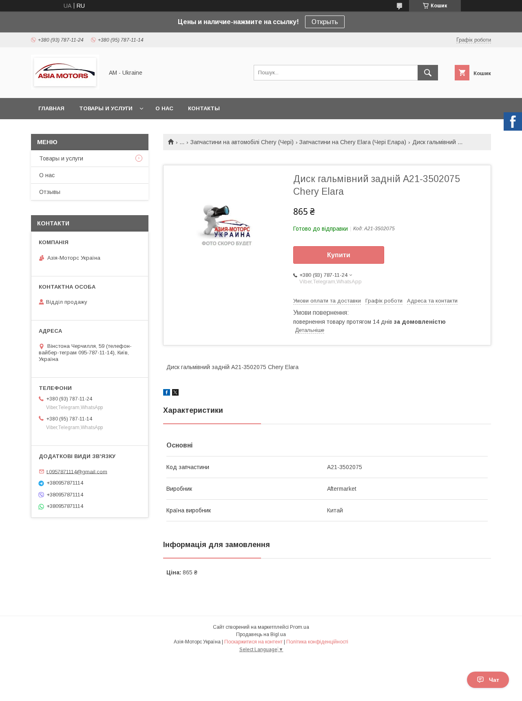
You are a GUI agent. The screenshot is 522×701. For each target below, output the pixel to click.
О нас (164, 108)
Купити (338, 254)
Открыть (325, 21)
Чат (494, 680)
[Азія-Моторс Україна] (65, 87)
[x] (175, 393)
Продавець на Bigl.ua (261, 634)
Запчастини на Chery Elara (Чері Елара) (352, 142)
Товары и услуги (106, 108)
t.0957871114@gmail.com (76, 471)
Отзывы (49, 192)
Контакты (204, 108)
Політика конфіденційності (317, 642)
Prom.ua (299, 627)
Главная (51, 108)
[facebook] (166, 393)
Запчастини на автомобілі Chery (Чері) (242, 142)
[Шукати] (428, 72)
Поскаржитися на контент (253, 642)
